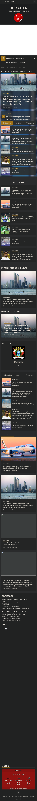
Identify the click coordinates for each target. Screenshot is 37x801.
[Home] (3, 58)
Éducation (5, 71)
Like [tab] (19, 123)
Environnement (11, 62)
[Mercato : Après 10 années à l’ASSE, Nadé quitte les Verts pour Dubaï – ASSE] (5, 217)
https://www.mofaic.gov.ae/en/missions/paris (16, 608)
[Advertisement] (18, 40)
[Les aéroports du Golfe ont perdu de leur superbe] (5, 171)
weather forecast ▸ (18, 788)
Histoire (23, 62)
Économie (14, 71)
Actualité (10, 58)
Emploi (22, 71)
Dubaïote (15, 107)
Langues (22, 67)
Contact (30, 71)
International (9, 113)
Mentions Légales (16, 797)
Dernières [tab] (8, 123)
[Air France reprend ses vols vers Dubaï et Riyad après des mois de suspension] (5, 130)
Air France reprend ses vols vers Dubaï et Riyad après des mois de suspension (22, 131)
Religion (13, 67)
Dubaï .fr (18, 8)
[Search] (34, 58)
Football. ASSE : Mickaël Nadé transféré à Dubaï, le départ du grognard (21, 231)
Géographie (20, 58)
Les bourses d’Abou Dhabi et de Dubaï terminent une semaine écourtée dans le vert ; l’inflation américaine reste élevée (18, 117)
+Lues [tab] (18, 375)
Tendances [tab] (30, 123)
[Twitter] (18, 365)
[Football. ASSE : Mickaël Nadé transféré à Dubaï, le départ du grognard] (5, 229)
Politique (4, 67)
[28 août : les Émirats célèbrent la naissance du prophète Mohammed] (5, 149)
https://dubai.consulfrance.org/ (11, 620)
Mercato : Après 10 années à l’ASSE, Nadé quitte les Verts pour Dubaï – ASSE (23, 218)
